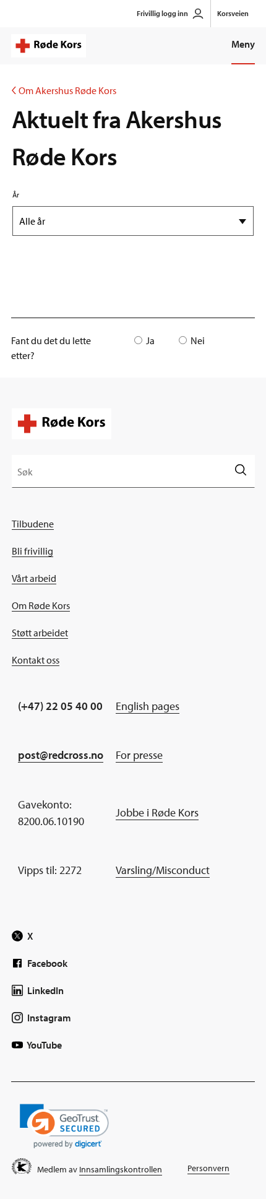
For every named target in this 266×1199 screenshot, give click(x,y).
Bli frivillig (32, 551)
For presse (139, 755)
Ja (150, 340)
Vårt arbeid (34, 578)
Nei (198, 340)
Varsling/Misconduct (163, 870)
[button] (64, 1126)
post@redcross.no (60, 755)
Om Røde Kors (41, 605)
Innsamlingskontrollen (120, 1169)
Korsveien (233, 13)
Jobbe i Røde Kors (157, 812)
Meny (243, 44)
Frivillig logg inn (162, 13)
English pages (147, 706)
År (15, 194)
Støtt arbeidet (40, 632)
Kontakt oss (35, 660)
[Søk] (240, 471)
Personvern (208, 1168)
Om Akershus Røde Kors (64, 90)
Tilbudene (33, 523)
